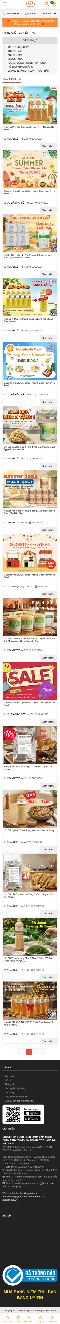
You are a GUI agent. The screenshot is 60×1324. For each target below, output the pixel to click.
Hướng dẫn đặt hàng (15, 1088)
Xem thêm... (48, 146)
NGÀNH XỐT (13, 139)
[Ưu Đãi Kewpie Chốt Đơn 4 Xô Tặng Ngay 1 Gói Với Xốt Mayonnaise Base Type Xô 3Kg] (30, 617)
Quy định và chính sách (16, 1096)
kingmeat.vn (30, 1193)
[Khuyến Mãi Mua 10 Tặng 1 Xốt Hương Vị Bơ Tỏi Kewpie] (30, 745)
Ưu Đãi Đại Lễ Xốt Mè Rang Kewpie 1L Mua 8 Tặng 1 (30, 830)
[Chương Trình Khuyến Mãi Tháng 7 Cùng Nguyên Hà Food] (30, 169)
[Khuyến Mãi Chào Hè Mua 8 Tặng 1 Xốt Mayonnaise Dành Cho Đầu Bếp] (30, 489)
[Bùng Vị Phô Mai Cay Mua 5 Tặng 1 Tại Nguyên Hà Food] (30, 105)
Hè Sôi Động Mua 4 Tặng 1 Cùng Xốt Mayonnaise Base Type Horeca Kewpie (28, 256)
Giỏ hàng (9, 1092)
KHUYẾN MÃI (15, 55)
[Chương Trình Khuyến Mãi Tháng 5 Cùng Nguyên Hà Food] (30, 553)
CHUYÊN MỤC (15, 59)
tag (32, 32)
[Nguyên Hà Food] (30, 4)
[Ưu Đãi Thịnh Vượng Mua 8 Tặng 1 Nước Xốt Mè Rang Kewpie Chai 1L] (30, 937)
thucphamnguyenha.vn (14, 1196)
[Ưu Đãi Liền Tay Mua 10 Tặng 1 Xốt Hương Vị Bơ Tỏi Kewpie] (30, 873)
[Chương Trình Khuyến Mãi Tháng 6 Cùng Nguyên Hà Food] (30, 361)
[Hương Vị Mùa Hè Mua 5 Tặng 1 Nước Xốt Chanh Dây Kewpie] (30, 297)
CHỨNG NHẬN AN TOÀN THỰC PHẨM (28, 70)
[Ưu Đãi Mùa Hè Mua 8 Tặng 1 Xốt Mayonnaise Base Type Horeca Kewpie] (30, 425)
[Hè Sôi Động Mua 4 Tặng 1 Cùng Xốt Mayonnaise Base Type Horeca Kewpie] (30, 233)
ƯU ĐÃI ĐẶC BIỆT (16, 203)
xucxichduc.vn (9, 1199)
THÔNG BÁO (15, 51)
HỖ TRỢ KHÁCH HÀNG (20, 66)
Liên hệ (32, 13)
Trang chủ (9, 32)
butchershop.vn (36, 1196)
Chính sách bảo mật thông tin (19, 1101)
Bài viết (23, 32)
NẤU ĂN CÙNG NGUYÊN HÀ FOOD (27, 63)
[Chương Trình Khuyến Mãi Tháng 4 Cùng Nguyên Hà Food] (30, 681)
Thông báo (10, 1084)
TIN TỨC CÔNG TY (18, 47)
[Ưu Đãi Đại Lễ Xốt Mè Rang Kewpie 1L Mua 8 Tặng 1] (30, 809)
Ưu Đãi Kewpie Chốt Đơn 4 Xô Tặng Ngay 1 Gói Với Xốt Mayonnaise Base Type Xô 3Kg (29, 639)
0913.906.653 (13, 13)
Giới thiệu (9, 1076)
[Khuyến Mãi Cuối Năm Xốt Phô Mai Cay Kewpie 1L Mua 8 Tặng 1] (30, 1000)
